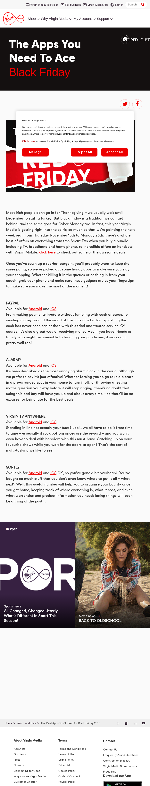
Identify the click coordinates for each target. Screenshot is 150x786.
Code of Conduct (69, 776)
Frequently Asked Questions (120, 755)
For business (73, 4)
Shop (32, 19)
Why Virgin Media (54, 19)
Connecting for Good (27, 771)
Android (35, 309)
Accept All (114, 152)
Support (103, 19)
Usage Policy (66, 759)
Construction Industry (116, 760)
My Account (83, 19)
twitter (125, 104)
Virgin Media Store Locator (120, 766)
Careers (19, 765)
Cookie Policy (66, 771)
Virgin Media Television (44, 4)
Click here (29, 140)
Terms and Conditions (72, 749)
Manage (35, 152)
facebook (137, 104)
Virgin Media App (98, 4)
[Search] (142, 4)
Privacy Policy (66, 782)
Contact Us (110, 749)
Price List (64, 765)
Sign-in (119, 4)
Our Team (20, 754)
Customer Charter (25, 782)
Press (17, 759)
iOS (53, 309)
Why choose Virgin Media (30, 776)
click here (47, 252)
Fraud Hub (109, 771)
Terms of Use (66, 754)
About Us (19, 749)
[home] (10, 723)
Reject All (84, 152)
